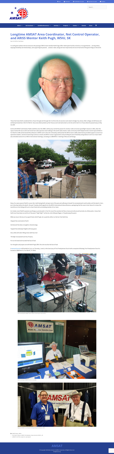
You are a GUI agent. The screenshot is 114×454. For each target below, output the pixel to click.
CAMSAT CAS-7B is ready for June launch (21, 437)
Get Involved (29, 25)
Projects (65, 25)
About (19, 25)
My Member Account (79, 1)
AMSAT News (15, 433)
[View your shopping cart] (96, 25)
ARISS (20, 433)
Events (75, 25)
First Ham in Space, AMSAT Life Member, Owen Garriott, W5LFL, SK (27, 435)
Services (56, 25)
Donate (84, 25)
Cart (59, 1)
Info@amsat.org (57, 451)
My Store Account (92, 1)
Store (90, 25)
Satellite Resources (43, 25)
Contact (103, 1)
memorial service (16, 248)
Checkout (67, 1)
